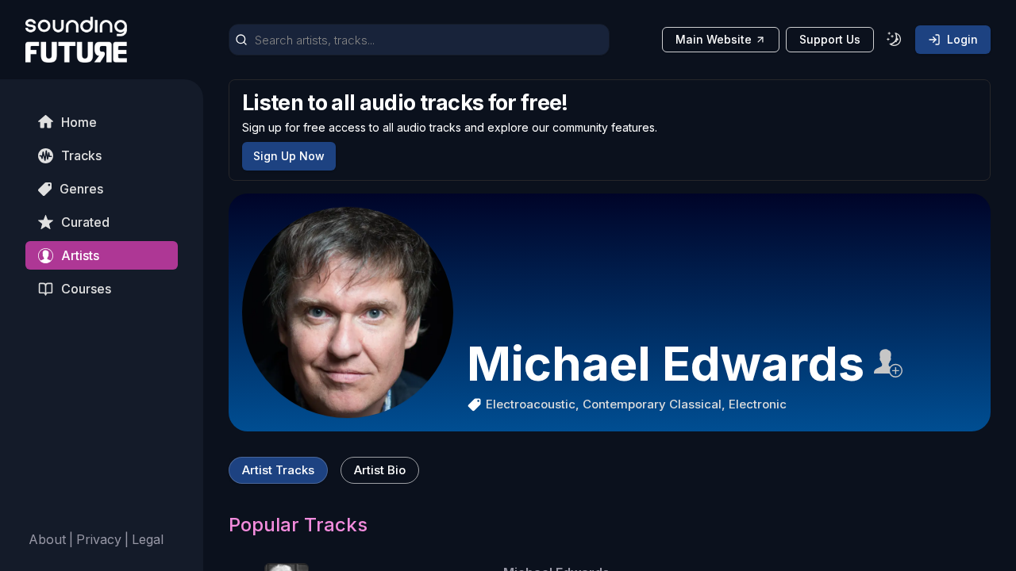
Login (962, 39)
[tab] (278, 470)
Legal (148, 539)
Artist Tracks (278, 469)
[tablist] (324, 470)
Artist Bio (380, 469)
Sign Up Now (289, 156)
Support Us (829, 39)
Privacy (98, 539)
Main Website (713, 39)
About (47, 539)
